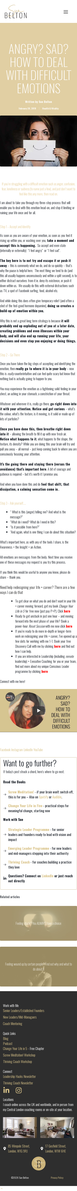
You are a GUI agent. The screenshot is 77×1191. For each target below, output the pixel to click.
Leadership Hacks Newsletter (19, 1076)
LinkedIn (28, 749)
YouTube (38, 749)
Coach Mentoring (12, 1023)
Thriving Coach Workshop (17, 1061)
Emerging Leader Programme (28, 848)
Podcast (7, 1043)
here (67, 611)
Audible (56, 796)
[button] (1, 1188)
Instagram (17, 749)
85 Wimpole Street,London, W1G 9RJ (19, 1148)
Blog (5, 1038)
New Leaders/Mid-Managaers (20, 1017)
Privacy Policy (57, 1177)
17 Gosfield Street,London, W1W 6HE (55, 1148)
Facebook (5, 749)
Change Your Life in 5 (15, 1048)
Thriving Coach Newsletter (18, 1082)
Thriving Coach (19, 862)
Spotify (43, 796)
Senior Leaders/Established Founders (23, 1010)
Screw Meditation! (21, 791)
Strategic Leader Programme (28, 829)
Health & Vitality (50, 108)
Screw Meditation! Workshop (19, 1055)
